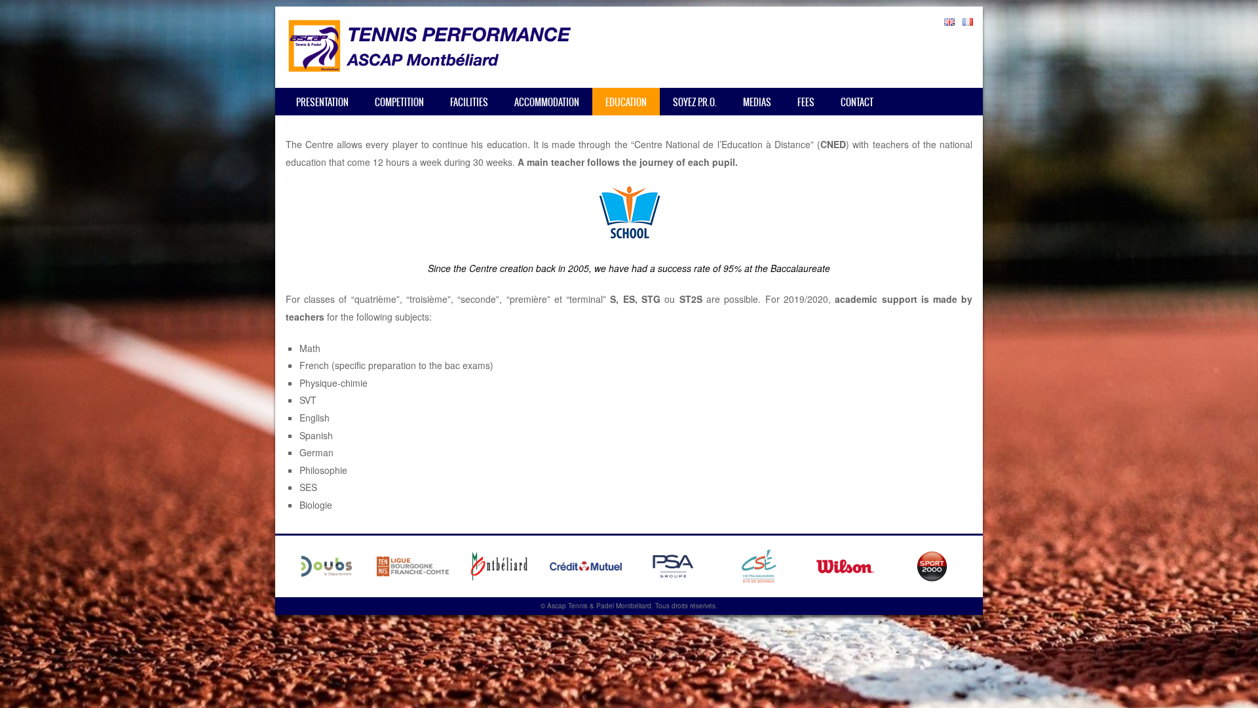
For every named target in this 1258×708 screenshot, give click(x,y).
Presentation (322, 102)
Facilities (469, 102)
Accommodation (546, 102)
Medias (757, 102)
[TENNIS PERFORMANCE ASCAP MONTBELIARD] (429, 68)
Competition (399, 102)
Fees (805, 102)
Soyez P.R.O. (695, 102)
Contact (857, 102)
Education (626, 102)
